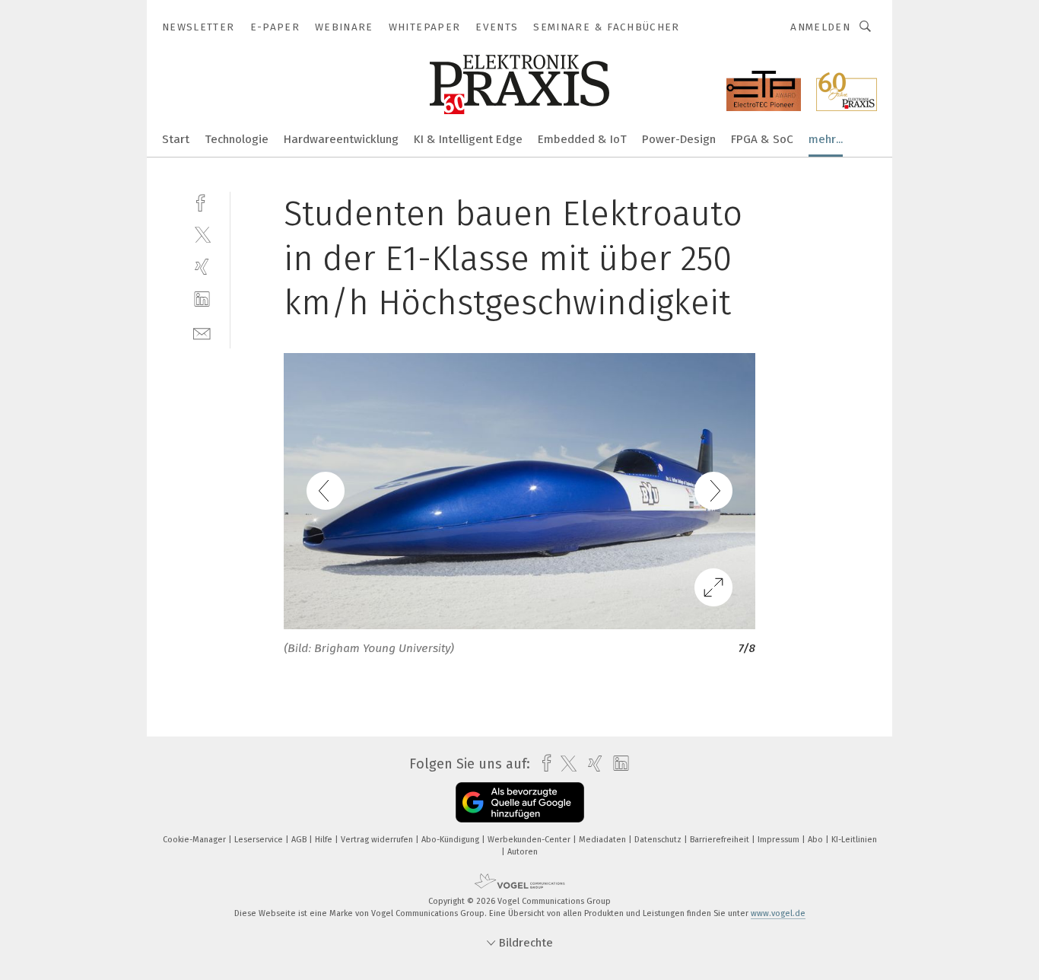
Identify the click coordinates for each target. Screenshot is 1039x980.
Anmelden (820, 27)
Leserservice (259, 840)
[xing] (201, 266)
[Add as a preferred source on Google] (520, 802)
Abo (816, 840)
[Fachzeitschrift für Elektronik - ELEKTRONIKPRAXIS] (175, 138)
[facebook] (201, 201)
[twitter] (201, 233)
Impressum (780, 840)
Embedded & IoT (582, 139)
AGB (300, 840)
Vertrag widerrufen (378, 840)
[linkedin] (201, 299)
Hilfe (325, 840)
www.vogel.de (778, 913)
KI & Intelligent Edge (468, 139)
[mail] (201, 332)
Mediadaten (603, 840)
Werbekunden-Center (530, 840)
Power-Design (679, 139)
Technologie (236, 139)
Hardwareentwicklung (341, 139)
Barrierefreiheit (720, 840)
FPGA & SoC (762, 139)
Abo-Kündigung (451, 840)
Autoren (522, 852)
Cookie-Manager (195, 840)
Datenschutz (659, 840)
